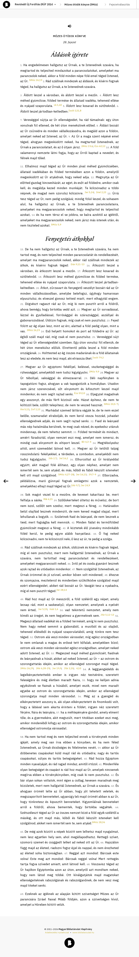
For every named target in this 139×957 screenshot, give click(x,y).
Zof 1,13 (35, 409)
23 (108, 320)
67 (65, 853)
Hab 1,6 (54, 609)
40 (99, 506)
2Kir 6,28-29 (43, 668)
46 (69, 563)
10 (107, 147)
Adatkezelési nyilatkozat (57, 932)
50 (61, 610)
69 (21, 894)
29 (85, 378)
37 (99, 475)
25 (93, 337)
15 (21, 249)
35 (73, 448)
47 (73, 569)
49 (21, 599)
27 (21, 367)
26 (39, 353)
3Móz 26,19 (33, 330)
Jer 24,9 (85, 485)
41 (51, 517)
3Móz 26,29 (26, 668)
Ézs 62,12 (99, 146)
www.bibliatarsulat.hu (83, 932)
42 (72, 522)
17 (78, 271)
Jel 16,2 (63, 458)
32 (91, 421)
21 (21, 304)
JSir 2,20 (69, 668)
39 (55, 500)
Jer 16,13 (81, 474)
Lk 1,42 (58, 105)
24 (42, 331)
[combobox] (83, 4)
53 (52, 653)
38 (21, 494)
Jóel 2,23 (101, 192)
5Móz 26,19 (35, 80)
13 (109, 193)
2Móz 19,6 (87, 146)
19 (78, 282)
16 (88, 265)
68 (88, 864)
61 (100, 764)
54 (84, 669)
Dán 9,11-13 (78, 264)
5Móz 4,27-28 (66, 474)
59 (99, 747)
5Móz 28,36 (98, 822)
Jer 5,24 (89, 192)
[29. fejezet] (133, 481)
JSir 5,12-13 (107, 614)
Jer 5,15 (42, 609)
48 (105, 575)
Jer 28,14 (61, 589)
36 (71, 459)
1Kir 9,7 (75, 485)
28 (101, 372)
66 (101, 842)
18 (39, 276)
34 (94, 443)
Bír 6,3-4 (86, 441)
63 (112, 785)
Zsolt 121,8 (74, 110)
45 (21, 547)
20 (37, 288)
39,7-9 (92, 474)
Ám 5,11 (24, 409)
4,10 (78, 668)
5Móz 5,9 (56, 224)
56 (79, 696)
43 (64, 528)
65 (21, 831)
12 (92, 177)
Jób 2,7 (53, 458)
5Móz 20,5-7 (111, 404)
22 (78, 309)
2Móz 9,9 (94, 371)
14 (33, 215)
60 (85, 758)
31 (42, 410)
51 (116, 615)
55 (83, 680)
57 (57, 712)
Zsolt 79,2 (98, 357)
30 (87, 394)
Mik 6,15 (48, 499)
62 (112, 775)
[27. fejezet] (6, 481)
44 (94, 533)
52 (31, 637)
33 (74, 432)
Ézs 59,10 (79, 393)
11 (21, 166)
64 (116, 807)
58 (21, 736)
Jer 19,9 (56, 668)
